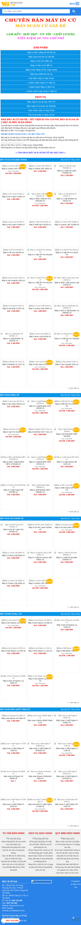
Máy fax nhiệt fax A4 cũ (41, 74)
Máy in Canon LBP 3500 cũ (40, 583)
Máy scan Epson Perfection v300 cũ (40, 777)
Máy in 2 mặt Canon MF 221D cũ (67, 463)
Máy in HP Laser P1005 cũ (13, 197)
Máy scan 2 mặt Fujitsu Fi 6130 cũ (13, 805)
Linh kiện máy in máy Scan (41, 78)
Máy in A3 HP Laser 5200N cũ (40, 528)
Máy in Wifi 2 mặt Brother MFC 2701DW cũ (13, 463)
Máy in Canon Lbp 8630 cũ (13, 555)
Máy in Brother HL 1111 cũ (13, 364)
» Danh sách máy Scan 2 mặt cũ (41, 91)
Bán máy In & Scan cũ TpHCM (41, 106)
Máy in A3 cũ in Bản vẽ (41, 61)
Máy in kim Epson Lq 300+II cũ (40, 680)
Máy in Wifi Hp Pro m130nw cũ (67, 405)
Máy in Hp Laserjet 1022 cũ (66, 364)
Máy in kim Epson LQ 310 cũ (13, 623)
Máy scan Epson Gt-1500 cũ (13, 718)
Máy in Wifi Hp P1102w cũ (40, 225)
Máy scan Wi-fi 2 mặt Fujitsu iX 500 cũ (40, 805)
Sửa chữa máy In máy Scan (41, 110)
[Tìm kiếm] (73, 11)
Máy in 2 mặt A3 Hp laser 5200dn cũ (66, 558)
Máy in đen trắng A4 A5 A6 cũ (41, 52)
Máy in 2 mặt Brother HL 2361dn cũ (13, 340)
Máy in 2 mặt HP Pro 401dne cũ (40, 256)
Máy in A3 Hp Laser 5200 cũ (67, 527)
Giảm (78, 160)
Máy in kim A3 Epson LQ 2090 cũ (13, 682)
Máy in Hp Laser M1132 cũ (13, 404)
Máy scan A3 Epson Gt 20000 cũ (13, 777)
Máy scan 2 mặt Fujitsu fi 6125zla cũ (66, 777)
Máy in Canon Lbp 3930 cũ (13, 583)
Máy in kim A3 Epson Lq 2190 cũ (67, 626)
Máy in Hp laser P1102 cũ (13, 308)
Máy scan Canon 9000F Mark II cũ (40, 721)
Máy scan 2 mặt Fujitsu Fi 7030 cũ (13, 749)
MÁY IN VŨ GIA (9, 881)
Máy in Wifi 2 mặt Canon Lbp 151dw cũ (67, 284)
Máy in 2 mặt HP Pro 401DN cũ (40, 284)
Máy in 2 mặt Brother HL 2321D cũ (67, 200)
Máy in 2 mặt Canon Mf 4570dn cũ (13, 491)
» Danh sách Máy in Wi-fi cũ (41, 87)
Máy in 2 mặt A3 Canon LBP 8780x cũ (40, 558)
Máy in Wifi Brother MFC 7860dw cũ (40, 491)
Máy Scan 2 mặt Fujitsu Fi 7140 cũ (67, 749)
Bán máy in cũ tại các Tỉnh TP (41, 102)
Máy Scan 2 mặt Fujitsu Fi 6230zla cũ (40, 749)
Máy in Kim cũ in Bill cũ (41, 65)
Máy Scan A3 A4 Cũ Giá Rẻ (41, 57)
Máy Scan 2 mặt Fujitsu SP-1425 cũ (67, 805)
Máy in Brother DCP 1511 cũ (40, 432)
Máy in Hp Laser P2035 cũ (40, 364)
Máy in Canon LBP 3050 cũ (40, 169)
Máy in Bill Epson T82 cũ (66, 651)
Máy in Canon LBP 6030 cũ (40, 308)
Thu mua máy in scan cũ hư (41, 115)
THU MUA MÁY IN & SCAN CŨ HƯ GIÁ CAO (40, 152)
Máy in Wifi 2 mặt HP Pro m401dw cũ (40, 200)
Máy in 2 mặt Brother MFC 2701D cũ (40, 463)
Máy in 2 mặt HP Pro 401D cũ (67, 253)
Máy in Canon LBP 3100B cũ (67, 225)
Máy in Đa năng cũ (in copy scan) (41, 70)
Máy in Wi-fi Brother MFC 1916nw (67, 435)
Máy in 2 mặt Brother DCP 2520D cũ (40, 407)
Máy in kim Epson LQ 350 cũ (13, 651)
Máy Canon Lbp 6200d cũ (40, 336)
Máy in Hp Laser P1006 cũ (13, 225)
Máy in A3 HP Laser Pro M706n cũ (13, 530)
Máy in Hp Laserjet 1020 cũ (13, 280)
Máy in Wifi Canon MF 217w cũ (67, 489)
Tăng (73, 160)
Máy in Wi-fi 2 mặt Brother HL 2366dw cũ (66, 312)
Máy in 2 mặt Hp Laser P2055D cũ (66, 172)
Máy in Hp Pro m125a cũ (13, 432)
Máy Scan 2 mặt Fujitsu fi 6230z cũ (67, 721)
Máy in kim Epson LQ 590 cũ (40, 623)
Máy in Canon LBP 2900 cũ (13, 169)
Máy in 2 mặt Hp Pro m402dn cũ (67, 340)
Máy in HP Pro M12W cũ (13, 252)
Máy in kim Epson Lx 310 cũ (40, 651)
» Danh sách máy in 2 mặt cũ (41, 82)
